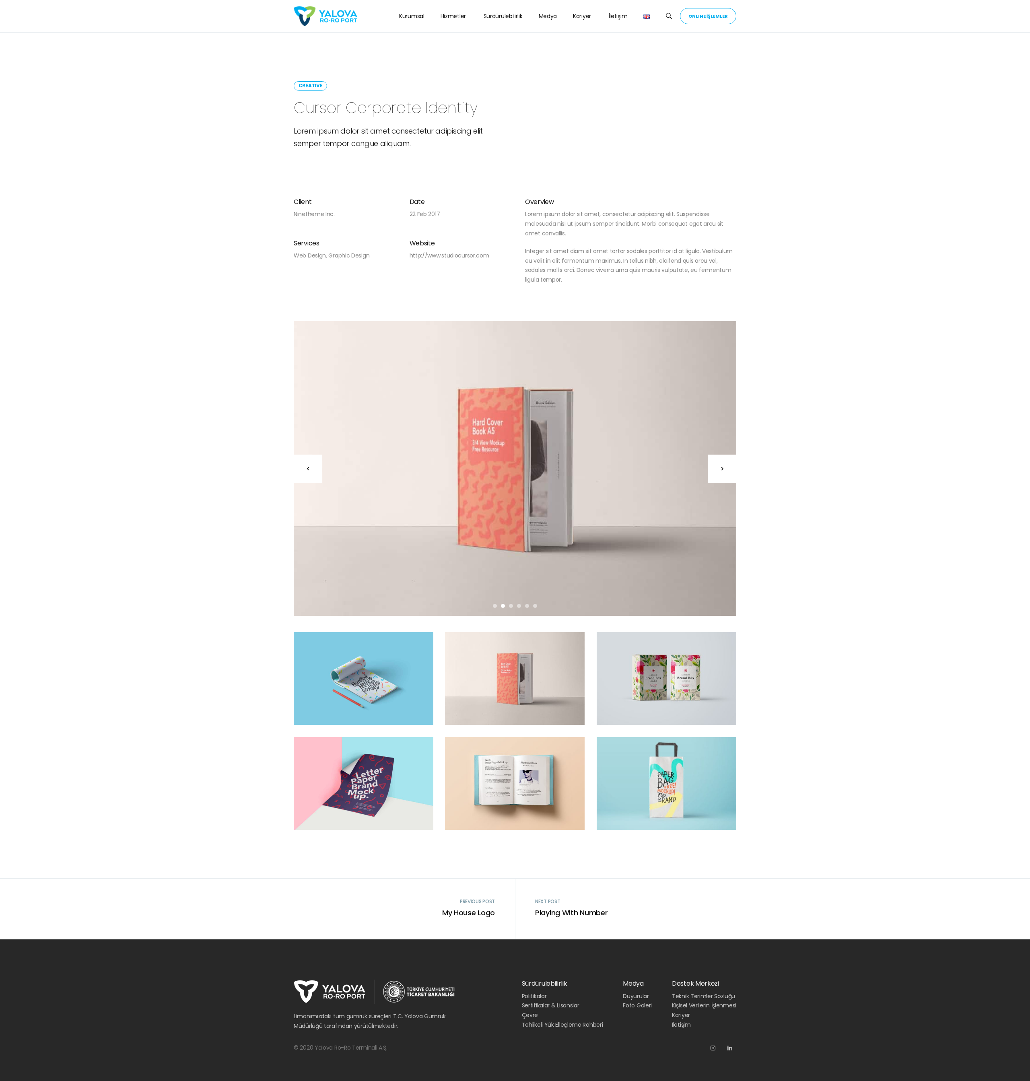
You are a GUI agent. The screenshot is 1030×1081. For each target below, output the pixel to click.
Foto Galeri (637, 1005)
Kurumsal (411, 16)
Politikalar (534, 996)
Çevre (530, 1015)
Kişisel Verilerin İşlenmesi (704, 1005)
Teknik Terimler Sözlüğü (703, 996)
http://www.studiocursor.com (449, 255)
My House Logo (468, 913)
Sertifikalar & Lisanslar (550, 1005)
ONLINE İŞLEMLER (708, 16)
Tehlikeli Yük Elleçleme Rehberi (562, 1025)
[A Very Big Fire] (515, 468)
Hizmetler (453, 16)
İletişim (617, 16)
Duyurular (636, 996)
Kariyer (582, 16)
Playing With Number (571, 913)
